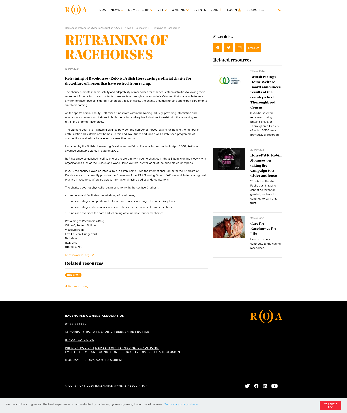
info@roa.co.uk (79, 340)
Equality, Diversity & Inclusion (151, 352)
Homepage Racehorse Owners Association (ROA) (92, 27)
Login (232, 10)
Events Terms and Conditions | (93, 352)
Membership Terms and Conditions (127, 348)
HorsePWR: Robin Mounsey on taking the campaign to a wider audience (266, 166)
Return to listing (78, 286)
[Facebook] (256, 386)
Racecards (141, 27)
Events (200, 10)
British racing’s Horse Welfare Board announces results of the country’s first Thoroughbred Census (265, 92)
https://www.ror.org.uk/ (79, 255)
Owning (178, 10)
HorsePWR (73, 274)
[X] (247, 386)
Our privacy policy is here (181, 404)
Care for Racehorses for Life (263, 229)
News (115, 10)
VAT (160, 10)
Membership (138, 10)
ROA (102, 10)
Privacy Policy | (79, 348)
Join (215, 10)
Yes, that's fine (330, 405)
